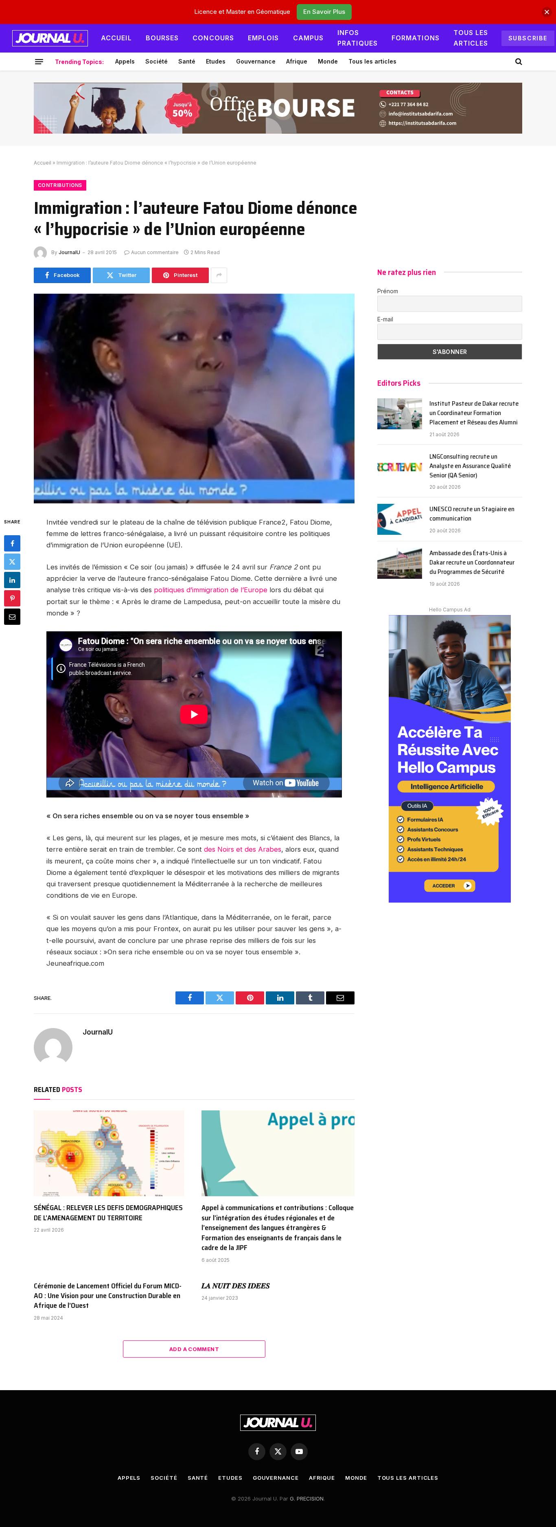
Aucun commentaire (155, 252)
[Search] (518, 61)
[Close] (547, 12)
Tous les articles (470, 38)
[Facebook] (12, 543)
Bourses (162, 38)
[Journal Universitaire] (50, 38)
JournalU (69, 252)
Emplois (263, 38)
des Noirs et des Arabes (242, 849)
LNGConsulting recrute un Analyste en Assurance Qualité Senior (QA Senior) (470, 466)
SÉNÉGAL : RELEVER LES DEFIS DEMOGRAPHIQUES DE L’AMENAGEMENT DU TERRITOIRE (108, 1213)
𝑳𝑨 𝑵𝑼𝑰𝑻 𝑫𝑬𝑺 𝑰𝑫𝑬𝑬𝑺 (235, 1286)
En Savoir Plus (324, 11)
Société (156, 61)
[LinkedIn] (12, 580)
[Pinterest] (12, 598)
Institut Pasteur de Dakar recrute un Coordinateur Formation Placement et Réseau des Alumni (474, 413)
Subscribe (527, 38)
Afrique (296, 61)
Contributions (60, 185)
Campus (308, 38)
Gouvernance (256, 61)
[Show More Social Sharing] (219, 275)
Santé (186, 61)
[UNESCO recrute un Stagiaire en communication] (399, 519)
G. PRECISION (307, 1498)
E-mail (385, 319)
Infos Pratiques (357, 38)
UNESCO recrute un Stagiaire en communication (471, 514)
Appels (125, 61)
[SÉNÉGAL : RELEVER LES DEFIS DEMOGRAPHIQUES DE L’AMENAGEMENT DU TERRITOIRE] (110, 1153)
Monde (328, 61)
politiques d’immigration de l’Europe (209, 590)
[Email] (12, 617)
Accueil (116, 38)
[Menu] (39, 61)
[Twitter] (12, 562)
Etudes (215, 61)
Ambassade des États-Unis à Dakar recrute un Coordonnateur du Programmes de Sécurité (471, 563)
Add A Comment (194, 1349)
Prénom (387, 291)
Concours (213, 38)
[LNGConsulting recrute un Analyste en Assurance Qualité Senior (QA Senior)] (399, 466)
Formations (416, 38)
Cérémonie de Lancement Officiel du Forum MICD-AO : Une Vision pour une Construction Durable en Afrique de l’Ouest (108, 1296)
